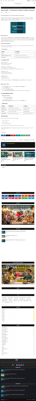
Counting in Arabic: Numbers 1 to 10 (11, 235)
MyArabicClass (4, 12)
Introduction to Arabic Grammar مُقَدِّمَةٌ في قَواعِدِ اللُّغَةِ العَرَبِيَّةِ (29, 159)
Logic (18, 300)
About (3, 0)
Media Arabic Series (26, 300)
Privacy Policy (12, 0)
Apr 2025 (18, 316)
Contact (6, 0)
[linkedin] (18, 196)
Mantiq (21, 300)
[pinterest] (33, 1)
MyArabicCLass (6, 399)
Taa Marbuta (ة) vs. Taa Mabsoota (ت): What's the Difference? (14, 394)
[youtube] (27, 1)
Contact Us (33, 399)
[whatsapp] (25, 198)
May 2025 (18, 315)
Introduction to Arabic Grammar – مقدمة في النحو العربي (18, 159)
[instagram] (32, 1)
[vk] (5, 198)
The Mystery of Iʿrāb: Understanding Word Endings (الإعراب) (5, 159)
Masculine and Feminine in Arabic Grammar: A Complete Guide (15, 231)
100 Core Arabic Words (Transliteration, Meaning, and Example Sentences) (16, 385)
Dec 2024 (18, 320)
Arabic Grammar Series (23, 297)
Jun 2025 (18, 313)
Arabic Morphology (18, 334)
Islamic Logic (15, 300)
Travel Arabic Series (7, 302)
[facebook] (29, 1)
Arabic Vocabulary (18, 337)
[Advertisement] (18, 252)
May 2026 (18, 309)
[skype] (35, 1)
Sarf (2, 302)
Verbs (12, 302)
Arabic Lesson (28, 297)
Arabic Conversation (10, 297)
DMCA (9, 0)
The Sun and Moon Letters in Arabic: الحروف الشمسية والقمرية (15, 239)
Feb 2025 (18, 319)
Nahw (30, 300)
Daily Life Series (18, 340)
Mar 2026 (18, 312)
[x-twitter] (30, 1)
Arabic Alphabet (4, 297)
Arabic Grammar (6, 7)
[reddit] (25, 196)
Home (1, 0)
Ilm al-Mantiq (10, 300)
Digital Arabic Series (4, 300)
